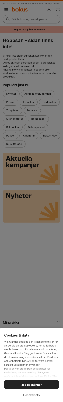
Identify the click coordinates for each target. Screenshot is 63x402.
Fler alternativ (31, 395)
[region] (31, 365)
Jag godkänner (31, 384)
